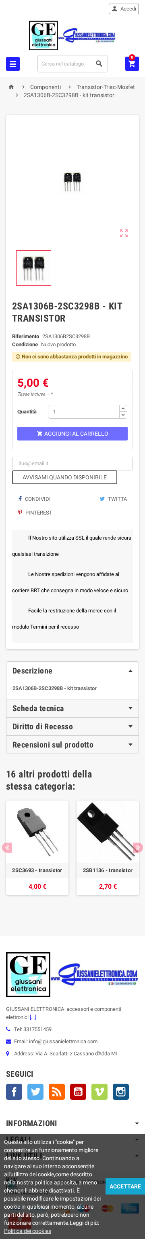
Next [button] (138, 848)
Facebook (14, 1092)
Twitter (35, 1092)
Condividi (37, 499)
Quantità (27, 412)
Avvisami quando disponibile (65, 477)
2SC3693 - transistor (37, 870)
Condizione (25, 344)
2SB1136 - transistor (108, 870)
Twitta (117, 499)
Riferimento (25, 336)
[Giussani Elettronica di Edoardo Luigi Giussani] (72, 35)
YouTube (78, 1092)
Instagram (121, 1092)
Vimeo (99, 1092)
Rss (57, 1092)
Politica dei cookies (27, 1231)
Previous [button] (7, 848)
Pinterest (38, 513)
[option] (37, 856)
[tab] (72, 671)
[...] (32, 1017)
